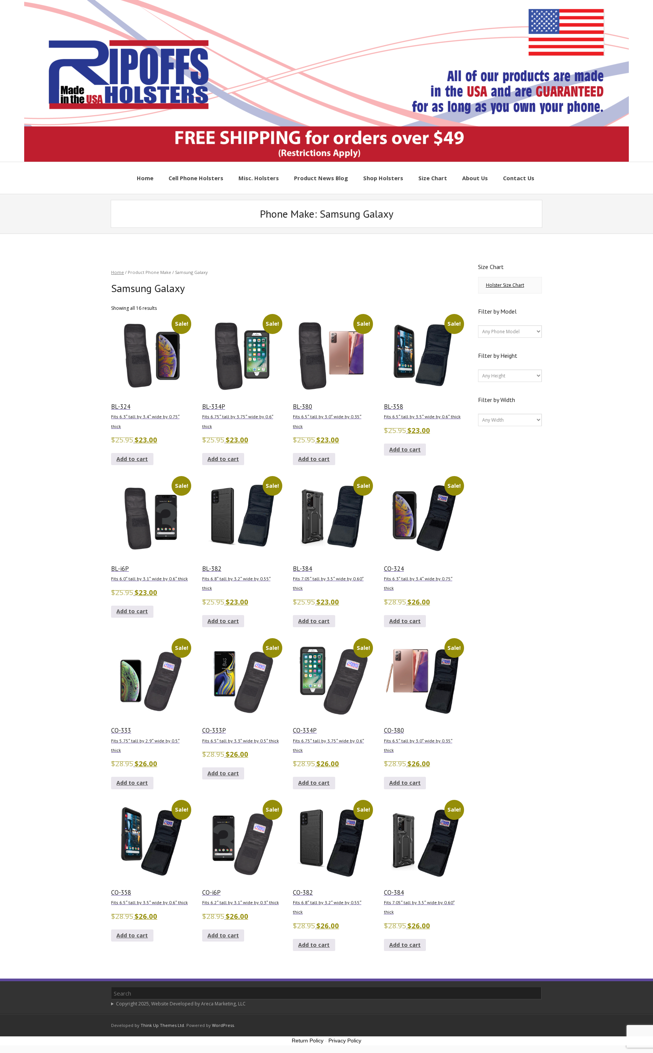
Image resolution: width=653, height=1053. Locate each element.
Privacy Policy (344, 1041)
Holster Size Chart (505, 285)
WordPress (223, 1025)
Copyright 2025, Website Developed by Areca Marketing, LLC (181, 1003)
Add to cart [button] (132, 458)
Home (117, 272)
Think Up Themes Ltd (162, 1025)
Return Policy (307, 1041)
